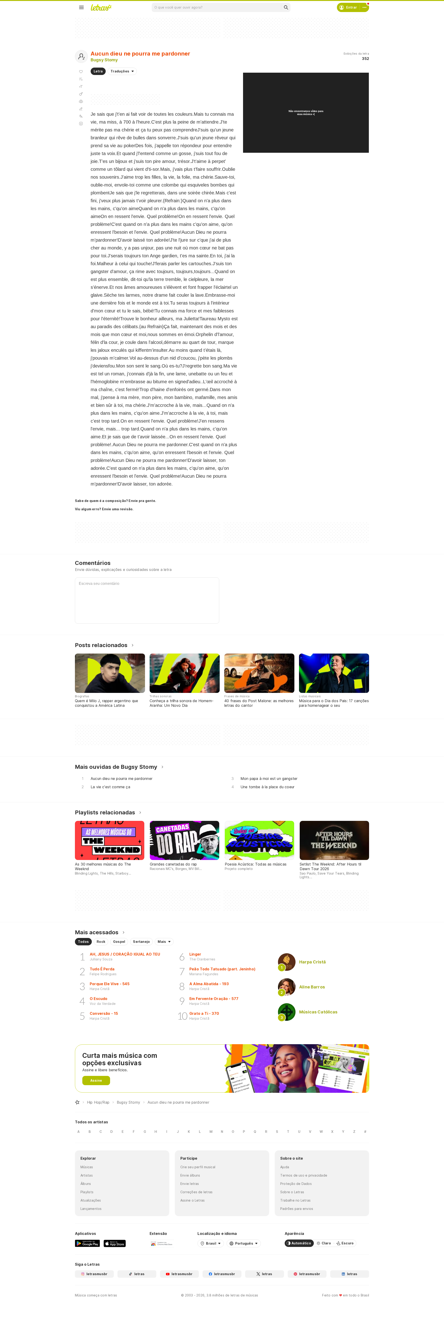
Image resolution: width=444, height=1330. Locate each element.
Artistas (86, 1175)
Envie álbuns (190, 1175)
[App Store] (115, 1243)
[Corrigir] (81, 109)
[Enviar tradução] (81, 116)
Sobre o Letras (292, 1192)
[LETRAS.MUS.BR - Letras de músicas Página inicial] (101, 7)
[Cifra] (81, 94)
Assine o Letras (192, 1200)
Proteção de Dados (296, 1184)
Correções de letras (196, 1192)
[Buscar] (285, 7)
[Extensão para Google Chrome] (162, 1243)
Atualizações (90, 1200)
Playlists (86, 1192)
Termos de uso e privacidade (303, 1175)
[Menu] (81, 7)
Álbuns (85, 1184)
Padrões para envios (296, 1209)
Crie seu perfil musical (197, 1167)
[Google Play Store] (87, 1243)
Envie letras (189, 1184)
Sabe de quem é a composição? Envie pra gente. (115, 501)
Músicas (86, 1167)
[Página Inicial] (77, 1102)
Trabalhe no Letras (295, 1200)
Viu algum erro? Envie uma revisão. (104, 509)
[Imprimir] (81, 101)
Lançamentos (91, 1209)
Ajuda (284, 1167)
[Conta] (364, 7)
